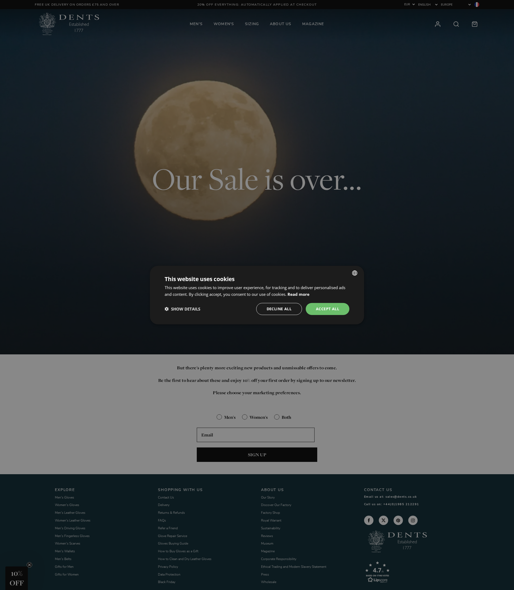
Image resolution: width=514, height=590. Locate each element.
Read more (298, 294)
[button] (182, 309)
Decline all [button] (279, 308)
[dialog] (257, 295)
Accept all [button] (327, 308)
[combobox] (354, 273)
